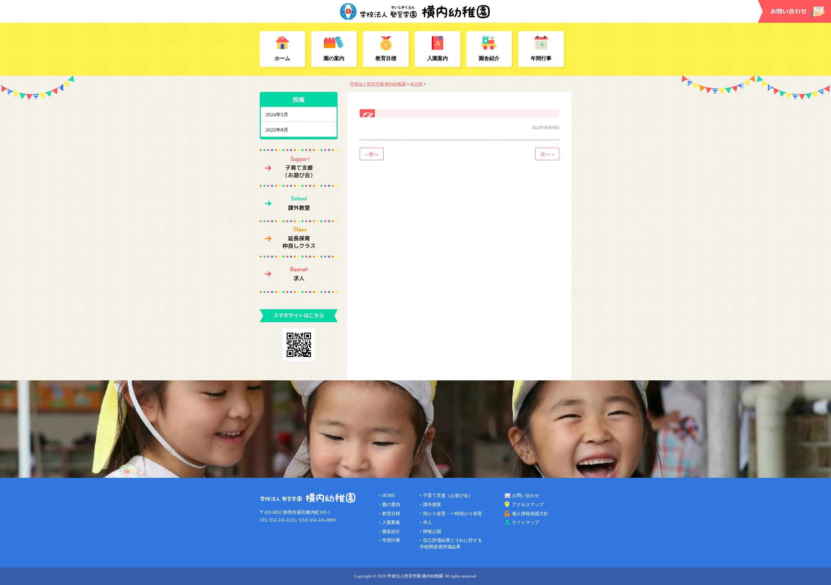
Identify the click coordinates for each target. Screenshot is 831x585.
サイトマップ (525, 522)
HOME (388, 495)
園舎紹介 (489, 58)
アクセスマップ (528, 504)
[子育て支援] (299, 168)
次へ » (547, 154)
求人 (427, 522)
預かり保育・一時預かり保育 (452, 513)
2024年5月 (277, 114)
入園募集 (391, 522)
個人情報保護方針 (530, 513)
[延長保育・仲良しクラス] (299, 238)
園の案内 (334, 58)
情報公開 (432, 531)
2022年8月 (277, 130)
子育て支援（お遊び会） (448, 495)
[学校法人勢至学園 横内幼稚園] (415, 16)
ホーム (282, 58)
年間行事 (541, 58)
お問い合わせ (525, 495)
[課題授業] (299, 203)
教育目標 (386, 58)
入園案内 (437, 58)
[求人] (299, 274)
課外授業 (432, 504)
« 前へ (371, 154)
